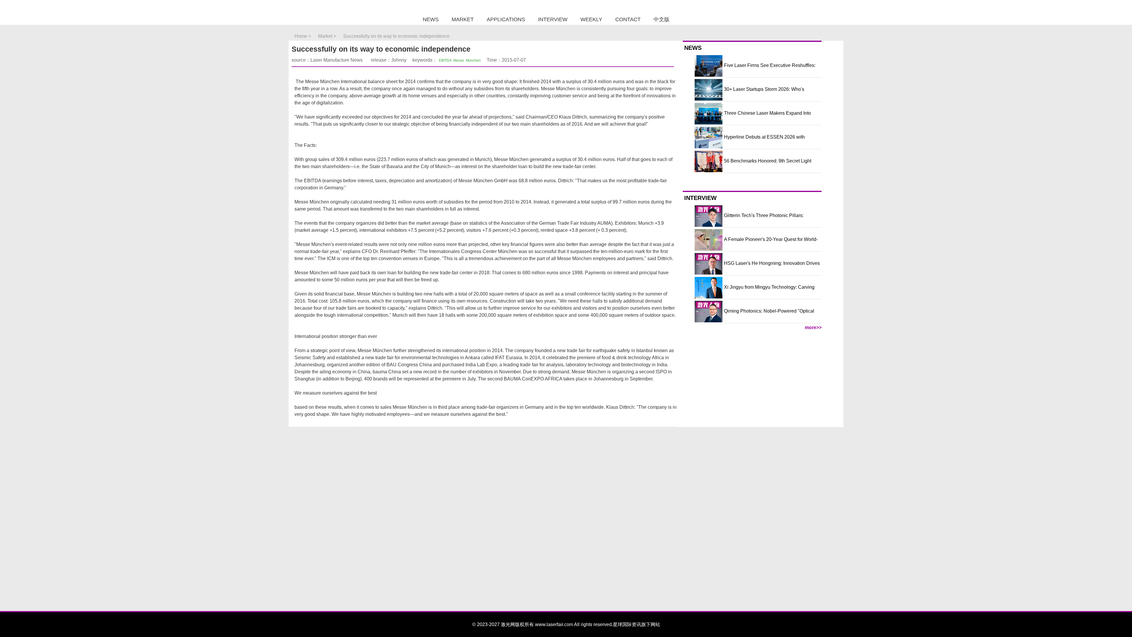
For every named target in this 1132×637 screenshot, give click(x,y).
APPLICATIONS (506, 19)
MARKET (463, 19)
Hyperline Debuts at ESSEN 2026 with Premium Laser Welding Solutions (764, 141)
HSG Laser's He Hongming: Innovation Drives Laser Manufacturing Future (772, 268)
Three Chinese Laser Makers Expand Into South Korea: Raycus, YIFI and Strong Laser (770, 118)
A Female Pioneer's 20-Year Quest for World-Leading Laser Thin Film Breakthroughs (771, 244)
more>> (813, 327)
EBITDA (445, 60)
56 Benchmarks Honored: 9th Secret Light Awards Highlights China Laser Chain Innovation (767, 165)
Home (300, 36)
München (473, 60)
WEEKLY (591, 19)
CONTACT (628, 19)
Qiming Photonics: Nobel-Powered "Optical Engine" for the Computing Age (769, 315)
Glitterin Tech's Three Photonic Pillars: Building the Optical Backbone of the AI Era (769, 220)
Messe (458, 60)
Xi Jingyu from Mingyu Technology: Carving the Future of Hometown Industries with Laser (771, 292)
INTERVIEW (552, 19)
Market (325, 36)
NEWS (431, 19)
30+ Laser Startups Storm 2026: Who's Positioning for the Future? (764, 94)
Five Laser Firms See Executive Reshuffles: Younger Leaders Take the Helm (769, 70)
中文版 (661, 19)
